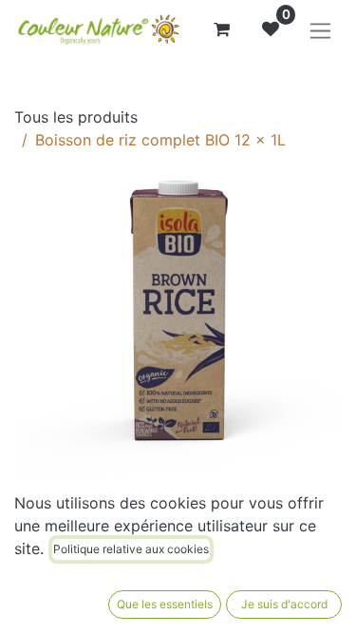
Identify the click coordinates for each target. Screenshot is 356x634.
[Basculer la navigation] (320, 30)
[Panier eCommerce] (221, 29)
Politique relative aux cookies (131, 549)
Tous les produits (76, 116)
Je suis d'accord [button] (284, 604)
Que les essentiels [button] (165, 604)
